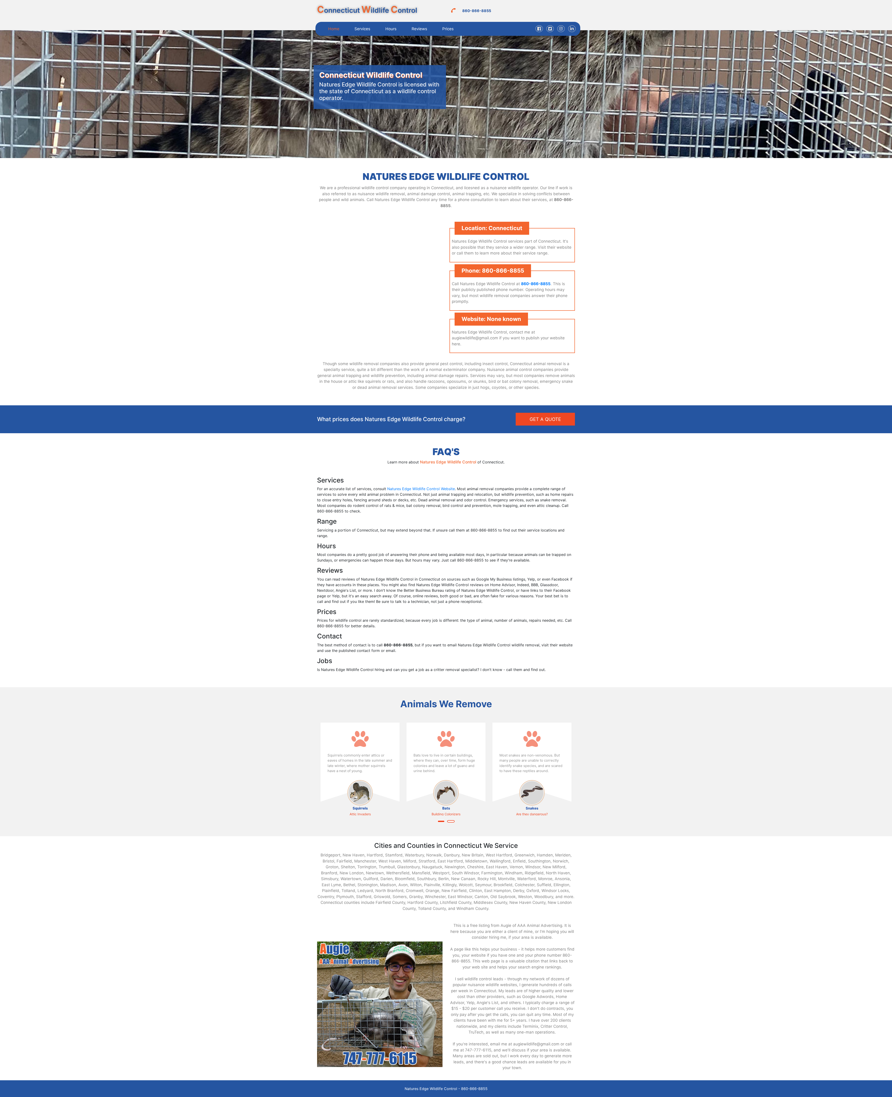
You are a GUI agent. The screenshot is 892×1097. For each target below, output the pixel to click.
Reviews (419, 28)
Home (333, 28)
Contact (342, 42)
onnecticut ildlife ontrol (367, 10)
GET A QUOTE (545, 419)
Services (362, 28)
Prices (448, 28)
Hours (391, 28)
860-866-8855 (476, 10)
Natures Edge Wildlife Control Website (421, 488)
